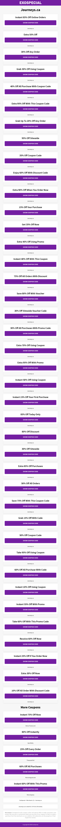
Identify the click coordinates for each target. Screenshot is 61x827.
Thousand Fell (30, 760)
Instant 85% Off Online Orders (30, 17)
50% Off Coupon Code (30, 535)
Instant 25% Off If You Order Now (30, 655)
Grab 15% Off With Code (30, 517)
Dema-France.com (31, 726)
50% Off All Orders (30, 483)
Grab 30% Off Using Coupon (30, 69)
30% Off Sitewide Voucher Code (30, 310)
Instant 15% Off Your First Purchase (30, 397)
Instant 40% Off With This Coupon (31, 258)
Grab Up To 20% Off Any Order (30, 120)
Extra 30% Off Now (30, 673)
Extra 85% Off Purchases (30, 466)
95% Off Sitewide (30, 138)
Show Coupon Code (30, 23)
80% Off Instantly (30, 731)
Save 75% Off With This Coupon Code (30, 500)
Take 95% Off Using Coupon (30, 552)
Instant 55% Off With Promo (30, 604)
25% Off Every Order (30, 749)
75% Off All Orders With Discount (30, 276)
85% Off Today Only (30, 414)
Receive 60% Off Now (30, 638)
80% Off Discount (30, 431)
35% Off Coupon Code (30, 155)
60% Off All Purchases (30, 766)
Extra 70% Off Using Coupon (30, 345)
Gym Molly (30, 743)
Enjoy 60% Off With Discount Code (30, 172)
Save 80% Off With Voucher (30, 293)
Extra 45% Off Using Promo (30, 241)
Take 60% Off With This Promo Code (30, 621)
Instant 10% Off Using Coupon (30, 586)
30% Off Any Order (30, 51)
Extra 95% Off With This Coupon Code (30, 103)
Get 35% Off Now (30, 224)
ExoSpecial (30, 3)
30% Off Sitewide (30, 448)
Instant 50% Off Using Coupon (30, 379)
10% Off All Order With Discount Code (30, 690)
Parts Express (30, 795)
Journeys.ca (30, 28)
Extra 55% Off (30, 34)
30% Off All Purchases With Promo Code (30, 328)
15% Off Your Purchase (30, 207)
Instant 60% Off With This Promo (30, 783)
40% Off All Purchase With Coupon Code (30, 86)
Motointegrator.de (30, 777)
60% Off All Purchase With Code (31, 569)
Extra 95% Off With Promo (30, 362)
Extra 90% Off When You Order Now (30, 189)
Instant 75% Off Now (30, 714)
